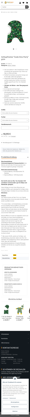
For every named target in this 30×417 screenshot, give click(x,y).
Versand (13, 136)
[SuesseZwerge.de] (9, 2)
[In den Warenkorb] (2, 17)
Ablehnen (15, 411)
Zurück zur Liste (5, 12)
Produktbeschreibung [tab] (9, 157)
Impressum (5, 398)
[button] (20, 3)
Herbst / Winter (12, 65)
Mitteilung (4, 192)
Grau (15, 258)
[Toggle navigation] (2, 2)
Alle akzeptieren (15, 402)
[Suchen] (27, 7)
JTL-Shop (17, 415)
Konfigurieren (15, 406)
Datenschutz (13, 398)
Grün (15, 255)
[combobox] (15, 113)
